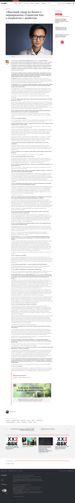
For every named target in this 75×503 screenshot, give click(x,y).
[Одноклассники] (72, 3)
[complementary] (61, 27)
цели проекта (4, 470)
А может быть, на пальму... (28, 446)
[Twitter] (70, 3)
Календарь (37, 3)
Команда (6, 0)
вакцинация (23, 420)
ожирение (30, 422)
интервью (23, 274)
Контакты (10, 0)
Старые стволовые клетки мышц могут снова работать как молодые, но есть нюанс (62, 35)
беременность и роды (15, 420)
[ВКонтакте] (65, 3)
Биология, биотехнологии (59, 33)
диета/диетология (39, 420)
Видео (15, 3)
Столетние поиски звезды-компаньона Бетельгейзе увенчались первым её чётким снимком (61, 21)
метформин (40, 242)
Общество (24, 444)
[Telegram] (67, 3)
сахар (35, 422)
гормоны (28, 420)
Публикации (26, 3)
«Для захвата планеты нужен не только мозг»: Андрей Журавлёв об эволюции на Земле (22, 429)
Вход (73, 0)
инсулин (18, 422)
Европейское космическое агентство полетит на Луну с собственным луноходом (61, 28)
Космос (56, 26)
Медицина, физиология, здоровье (11, 9)
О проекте (2, 0)
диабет (33, 420)
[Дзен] (73, 3)
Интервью (8, 8)
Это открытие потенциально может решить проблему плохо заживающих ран (12, 447)
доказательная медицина (10, 422)
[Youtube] (69, 3)
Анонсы (32, 3)
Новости (20, 3)
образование (24, 422)
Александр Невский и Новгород (47, 428)
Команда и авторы (12, 470)
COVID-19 (8, 420)
